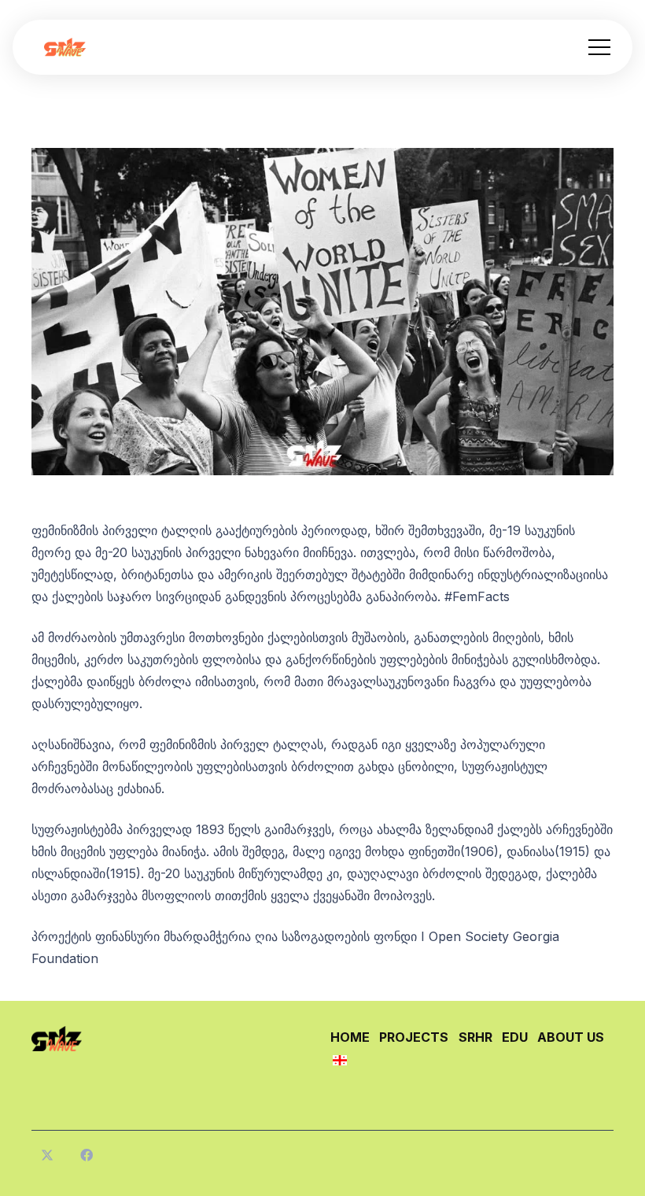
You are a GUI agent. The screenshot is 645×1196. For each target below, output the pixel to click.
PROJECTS (413, 1037)
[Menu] (599, 47)
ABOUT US (570, 1037)
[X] (47, 1155)
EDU (515, 1037)
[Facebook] (86, 1155)
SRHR (475, 1037)
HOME (350, 1037)
